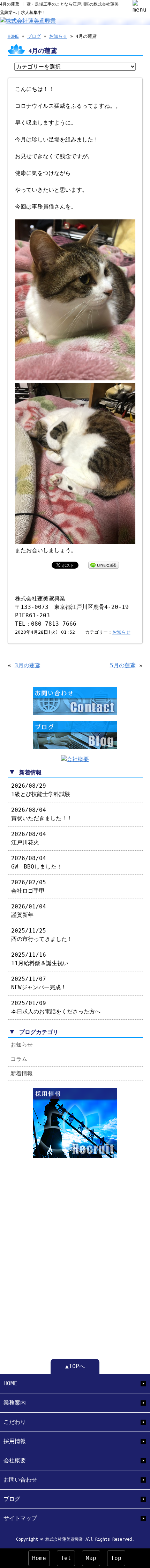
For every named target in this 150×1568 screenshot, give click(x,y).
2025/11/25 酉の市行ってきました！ (42, 934)
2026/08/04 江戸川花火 (28, 838)
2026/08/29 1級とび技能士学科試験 (40, 789)
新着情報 (21, 1073)
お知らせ (58, 36)
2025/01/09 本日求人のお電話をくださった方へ (55, 1007)
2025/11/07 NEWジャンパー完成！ (38, 983)
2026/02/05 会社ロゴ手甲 (28, 886)
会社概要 (14, 1460)
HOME (13, 36)
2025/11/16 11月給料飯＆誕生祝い (39, 958)
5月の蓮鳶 (123, 665)
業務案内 (14, 1402)
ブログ (34, 36)
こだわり (14, 1422)
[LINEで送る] (103, 564)
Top (116, 1558)
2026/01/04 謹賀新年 (28, 910)
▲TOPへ (75, 1366)
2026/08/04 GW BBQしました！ (36, 862)
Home (39, 1558)
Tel (66, 1558)
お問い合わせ (20, 1479)
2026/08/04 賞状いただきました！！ (42, 814)
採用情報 (14, 1441)
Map (91, 1558)
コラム (18, 1059)
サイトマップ (20, 1518)
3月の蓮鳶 (27, 665)
